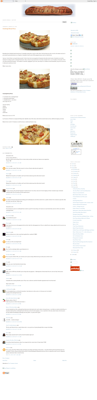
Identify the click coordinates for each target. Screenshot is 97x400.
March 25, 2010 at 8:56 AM (13, 236)
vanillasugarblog (9, 289)
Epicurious (72, 131)
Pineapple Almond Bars (78, 214)
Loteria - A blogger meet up (78, 206)
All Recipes (72, 136)
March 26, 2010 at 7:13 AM (13, 336)
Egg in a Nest (75, 224)
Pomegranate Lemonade (78, 238)
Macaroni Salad (76, 243)
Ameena (7, 278)
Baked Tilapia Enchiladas (78, 228)
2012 (73, 163)
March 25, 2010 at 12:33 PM (14, 275)
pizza (10, 148)
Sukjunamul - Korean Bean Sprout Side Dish (82, 210)
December (75, 169)
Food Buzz (72, 124)
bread (7, 148)
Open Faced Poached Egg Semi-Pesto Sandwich (82, 241)
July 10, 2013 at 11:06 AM (13, 354)
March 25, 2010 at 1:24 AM (13, 162)
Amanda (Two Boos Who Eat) (12, 340)
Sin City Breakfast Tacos (78, 236)
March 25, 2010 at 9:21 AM (13, 251)
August (74, 177)
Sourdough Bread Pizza (9, 29)
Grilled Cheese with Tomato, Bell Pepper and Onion (83, 230)
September (75, 175)
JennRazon (74, 43)
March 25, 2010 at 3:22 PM (13, 294)
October (75, 173)
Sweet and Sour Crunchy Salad (79, 245)
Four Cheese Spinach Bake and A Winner (81, 218)
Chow (71, 129)
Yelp (71, 122)
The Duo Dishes (9, 254)
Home (35, 360)
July (74, 179)
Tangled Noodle (9, 188)
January (75, 252)
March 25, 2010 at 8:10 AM (13, 219)
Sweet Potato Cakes (77, 239)
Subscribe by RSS (74, 30)
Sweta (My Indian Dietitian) (12, 298)
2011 (73, 165)
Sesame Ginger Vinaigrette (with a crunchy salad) (83, 202)
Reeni (7, 332)
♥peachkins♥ (8, 215)
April (74, 185)
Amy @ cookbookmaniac (11, 325)
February (75, 250)
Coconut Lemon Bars (77, 220)
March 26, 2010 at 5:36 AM (13, 329)
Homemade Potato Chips (78, 247)
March (74, 187)
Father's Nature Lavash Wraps (79, 208)
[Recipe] (82, 270)
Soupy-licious (76, 222)
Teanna (7, 173)
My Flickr (78, 152)
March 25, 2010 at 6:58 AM (13, 203)
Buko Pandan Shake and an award (80, 194)
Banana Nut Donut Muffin (78, 234)
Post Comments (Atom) (13, 363)
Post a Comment (6, 358)
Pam (7, 262)
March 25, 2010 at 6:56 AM (13, 194)
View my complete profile (77, 46)
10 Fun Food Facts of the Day (79, 188)
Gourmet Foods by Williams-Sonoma (78, 117)
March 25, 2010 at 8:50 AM (13, 228)
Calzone (74, 198)
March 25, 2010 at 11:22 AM (14, 266)
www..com (76, 148)
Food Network (73, 126)
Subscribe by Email (75, 32)
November (75, 171)
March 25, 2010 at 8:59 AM (13, 243)
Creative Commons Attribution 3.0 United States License (80, 91)
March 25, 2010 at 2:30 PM (13, 285)
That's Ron (8, 317)
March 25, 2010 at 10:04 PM (14, 321)
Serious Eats (72, 127)
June (74, 181)
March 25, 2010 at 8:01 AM (13, 212)
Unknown (8, 166)
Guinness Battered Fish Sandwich (80, 204)
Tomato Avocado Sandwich (78, 192)
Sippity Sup (8, 232)
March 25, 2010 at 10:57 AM (14, 258)
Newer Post (5, 360)
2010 (73, 167)
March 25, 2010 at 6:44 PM (13, 303)
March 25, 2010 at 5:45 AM (13, 170)
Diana (7, 269)
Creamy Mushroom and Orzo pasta (80, 196)
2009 (73, 254)
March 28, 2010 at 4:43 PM (13, 344)
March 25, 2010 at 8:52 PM (13, 314)
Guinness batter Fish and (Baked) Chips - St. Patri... (83, 216)
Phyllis (7, 223)
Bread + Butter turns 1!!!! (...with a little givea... (82, 232)
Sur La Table (73, 119)
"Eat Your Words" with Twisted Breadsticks (81, 190)
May (74, 183)
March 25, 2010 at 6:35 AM (13, 177)
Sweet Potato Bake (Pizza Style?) (79, 212)
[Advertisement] (48, 389)
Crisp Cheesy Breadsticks (78, 226)
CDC (7, 239)
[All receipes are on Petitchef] (75, 270)
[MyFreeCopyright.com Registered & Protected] (80, 86)
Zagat (71, 121)
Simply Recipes (73, 134)
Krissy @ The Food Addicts (11, 307)
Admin (7, 197)
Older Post (64, 360)
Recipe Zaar (72, 133)
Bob (7, 247)
